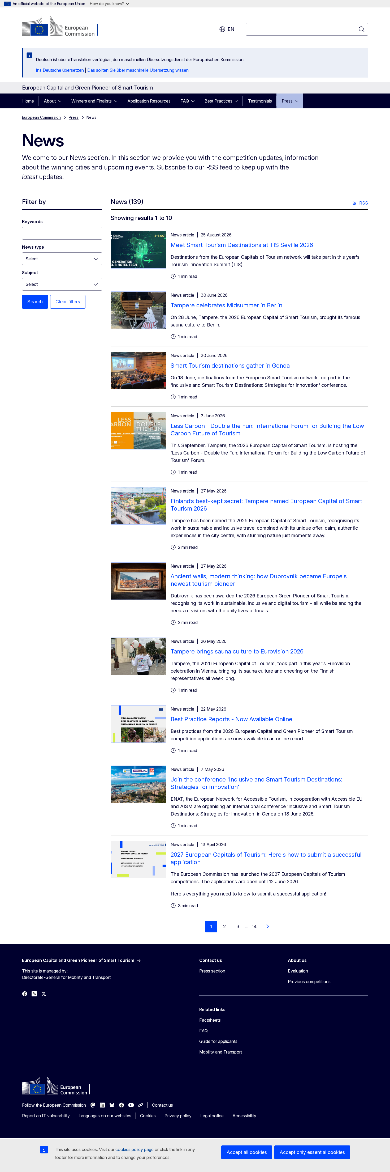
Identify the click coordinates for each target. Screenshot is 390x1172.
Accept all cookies (247, 1152)
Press (287, 101)
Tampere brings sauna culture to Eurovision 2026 (237, 651)
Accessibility (244, 1115)
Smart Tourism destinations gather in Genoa (230, 365)
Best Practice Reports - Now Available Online (231, 719)
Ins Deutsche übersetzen (60, 70)
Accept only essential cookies (312, 1152)
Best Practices (218, 101)
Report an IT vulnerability (46, 1115)
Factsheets (210, 1020)
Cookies (148, 1115)
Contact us (162, 1105)
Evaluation (298, 971)
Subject (30, 272)
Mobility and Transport (220, 1052)
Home (28, 101)
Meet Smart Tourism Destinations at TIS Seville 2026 (242, 244)
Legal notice (212, 1115)
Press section (212, 971)
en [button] (231, 29)
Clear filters (67, 301)
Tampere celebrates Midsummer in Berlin (226, 305)
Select (31, 258)
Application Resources (149, 101)
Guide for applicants (218, 1041)
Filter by (34, 202)
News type (33, 247)
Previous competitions (309, 981)
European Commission (41, 117)
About (50, 101)
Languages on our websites (105, 1115)
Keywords (32, 221)
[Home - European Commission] (65, 26)
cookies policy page (134, 1149)
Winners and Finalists (91, 101)
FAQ (184, 101)
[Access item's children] (61, 101)
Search (35, 301)
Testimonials (260, 101)
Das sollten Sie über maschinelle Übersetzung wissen (138, 70)
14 (254, 926)
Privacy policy (178, 1115)
